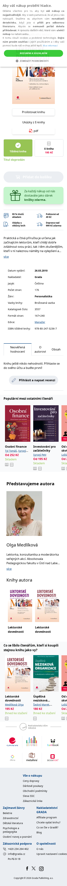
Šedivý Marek (41, 704)
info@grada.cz (16, 854)
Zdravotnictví (10, 818)
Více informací (50, 45)
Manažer (40, 322)
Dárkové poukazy (33, 786)
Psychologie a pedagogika (11, 829)
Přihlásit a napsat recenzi (37, 380)
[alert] (33, 33)
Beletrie (7, 813)
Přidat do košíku (37, 177)
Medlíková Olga (14, 704)
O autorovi (40, 349)
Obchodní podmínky (35, 791)
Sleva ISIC (29, 796)
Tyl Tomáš (11, 450)
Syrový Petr (39, 454)
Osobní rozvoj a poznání (17, 836)
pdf (36, 131)
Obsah (56, 349)
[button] (33, 61)
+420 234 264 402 (18, 849)
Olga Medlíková (22, 545)
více (6, 257)
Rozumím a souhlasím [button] (33, 53)
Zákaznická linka (32, 801)
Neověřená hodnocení (17, 349)
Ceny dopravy (31, 781)
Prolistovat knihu (33, 112)
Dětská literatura (13, 823)
